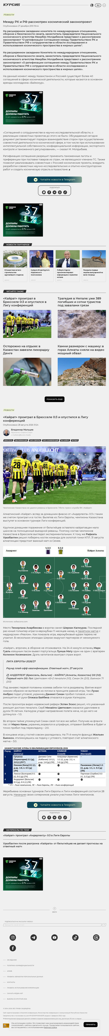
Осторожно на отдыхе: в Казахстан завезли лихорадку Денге (26, 349)
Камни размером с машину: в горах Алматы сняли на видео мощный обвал (81, 349)
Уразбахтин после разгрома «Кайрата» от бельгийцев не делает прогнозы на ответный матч (53, 845)
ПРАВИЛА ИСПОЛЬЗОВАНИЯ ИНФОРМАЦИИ (23, 988)
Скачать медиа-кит (15, 993)
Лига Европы (35, 440)
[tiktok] (75, 937)
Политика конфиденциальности (20, 965)
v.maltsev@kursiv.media (21, 435)
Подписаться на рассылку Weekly (19, 922)
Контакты (11, 982)
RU (98, 5)
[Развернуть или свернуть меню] (104, 5)
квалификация (21, 440)
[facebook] (13, 948)
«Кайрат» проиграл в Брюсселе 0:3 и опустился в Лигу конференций (25, 302)
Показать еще (55, 399)
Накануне (20, 794)
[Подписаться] (104, 924)
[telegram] (33, 937)
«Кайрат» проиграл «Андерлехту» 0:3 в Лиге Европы (36, 835)
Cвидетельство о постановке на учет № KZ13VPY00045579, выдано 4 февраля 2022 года (34, 1016)
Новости (8, 14)
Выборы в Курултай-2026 (17, 999)
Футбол (75, 440)
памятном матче (88, 631)
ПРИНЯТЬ (90, 1024)
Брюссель (8, 440)
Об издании (12, 960)
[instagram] (13, 937)
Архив (9, 971)
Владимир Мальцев (22, 429)
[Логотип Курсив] (11, 4)
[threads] (96, 937)
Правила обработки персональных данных (25, 977)
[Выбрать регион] (92, 5)
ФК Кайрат (65, 440)
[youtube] (54, 937)
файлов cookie (50, 1027)
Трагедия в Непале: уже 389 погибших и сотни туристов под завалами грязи (79, 302)
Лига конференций (50, 440)
